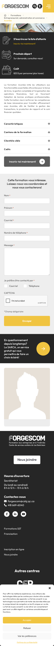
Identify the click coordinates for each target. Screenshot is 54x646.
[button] (49, 588)
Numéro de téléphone (16, 232)
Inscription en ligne (14, 549)
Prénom (9, 207)
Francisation (10, 533)
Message (9, 245)
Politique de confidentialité (27, 642)
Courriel (9, 220)
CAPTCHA (9, 292)
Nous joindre (11, 554)
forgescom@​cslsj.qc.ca (21, 501)
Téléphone (34, 286)
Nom (7, 195)
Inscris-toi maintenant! (25, 43)
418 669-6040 (16, 505)
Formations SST (12, 528)
